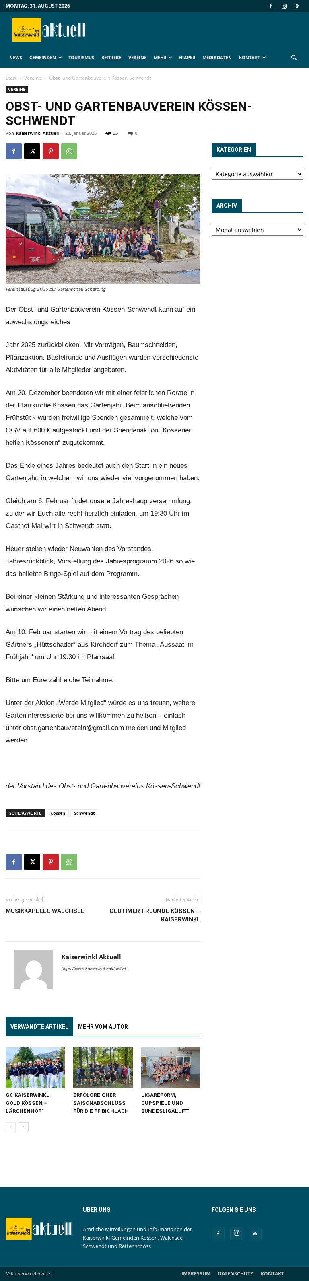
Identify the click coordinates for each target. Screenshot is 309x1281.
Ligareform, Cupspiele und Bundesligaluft (165, 1103)
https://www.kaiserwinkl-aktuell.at (94, 968)
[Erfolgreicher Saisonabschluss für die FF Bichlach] (102, 1067)
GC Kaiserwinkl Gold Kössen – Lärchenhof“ (27, 1103)
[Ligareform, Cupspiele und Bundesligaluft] (170, 1067)
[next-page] (24, 1127)
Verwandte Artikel (39, 1027)
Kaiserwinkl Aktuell (37, 133)
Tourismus (81, 57)
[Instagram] (284, 6)
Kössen (57, 813)
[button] (293, 58)
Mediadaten (217, 57)
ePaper (187, 57)
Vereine (137, 57)
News (15, 57)
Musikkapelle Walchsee (45, 911)
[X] (32, 151)
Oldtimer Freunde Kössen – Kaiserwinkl (154, 915)
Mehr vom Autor (103, 1027)
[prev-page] (11, 1127)
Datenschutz (235, 1273)
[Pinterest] (51, 151)
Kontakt (249, 57)
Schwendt (84, 813)
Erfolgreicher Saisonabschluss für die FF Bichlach (101, 1103)
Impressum (195, 1273)
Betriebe (111, 57)
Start (11, 77)
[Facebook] (271, 6)
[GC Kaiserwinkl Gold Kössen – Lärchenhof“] (35, 1067)
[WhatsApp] (69, 151)
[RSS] (297, 6)
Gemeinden (42, 57)
